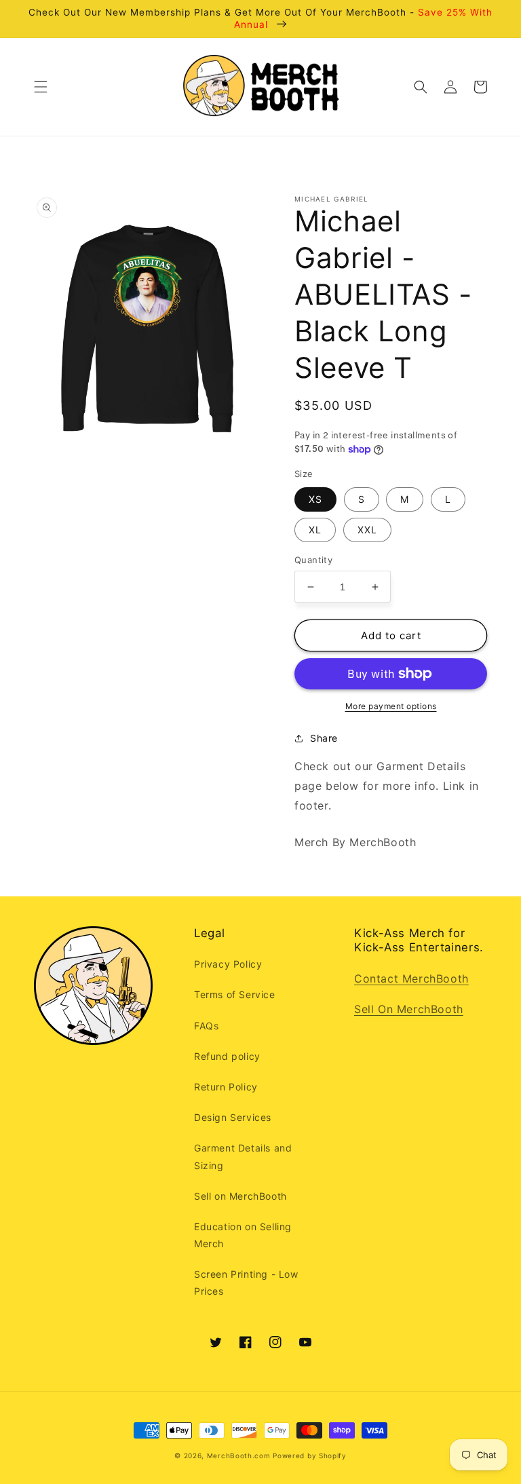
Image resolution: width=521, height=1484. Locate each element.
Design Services (232, 1117)
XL (315, 529)
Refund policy (227, 1056)
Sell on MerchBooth (240, 1196)
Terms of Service (234, 994)
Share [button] (324, 738)
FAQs (206, 1025)
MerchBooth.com (239, 1455)
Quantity (313, 559)
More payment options (391, 706)
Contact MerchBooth (411, 978)
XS (315, 499)
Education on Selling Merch (243, 1235)
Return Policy (226, 1086)
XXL (367, 529)
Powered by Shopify (310, 1455)
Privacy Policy (228, 964)
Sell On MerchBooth (408, 1009)
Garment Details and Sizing (243, 1156)
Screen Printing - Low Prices (246, 1282)
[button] (41, 87)
